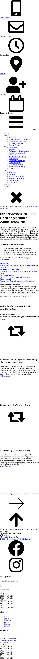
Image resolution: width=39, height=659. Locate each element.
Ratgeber (12, 174)
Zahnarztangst (13, 182)
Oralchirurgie (13, 159)
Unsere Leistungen (10, 147)
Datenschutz (11, 640)
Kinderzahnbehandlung (17, 161)
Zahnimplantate (14, 168)
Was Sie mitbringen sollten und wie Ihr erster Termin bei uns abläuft (19, 265)
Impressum (3, 640)
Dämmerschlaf (14, 180)
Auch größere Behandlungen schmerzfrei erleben (17, 280)
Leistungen (8, 620)
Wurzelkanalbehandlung (17, 167)
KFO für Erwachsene (16, 165)
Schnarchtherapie (14, 163)
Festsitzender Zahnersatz (17, 153)
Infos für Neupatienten (16, 176)
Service (6, 170)
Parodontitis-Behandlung (17, 157)
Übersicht (12, 149)
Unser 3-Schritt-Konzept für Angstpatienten (15, 276)
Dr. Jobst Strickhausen (16, 143)
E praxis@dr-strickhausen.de (22, 539)
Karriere (7, 184)
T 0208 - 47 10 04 (6, 539)
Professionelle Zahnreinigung (19, 151)
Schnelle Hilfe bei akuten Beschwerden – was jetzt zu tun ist (18, 271)
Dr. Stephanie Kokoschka (17, 141)
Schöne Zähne (14, 155)
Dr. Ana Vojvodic (15, 145)
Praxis (6, 135)
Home (6, 133)
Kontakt (7, 186)
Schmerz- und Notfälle (16, 178)
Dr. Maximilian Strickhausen (18, 139)
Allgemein (12, 137)
